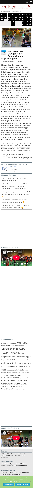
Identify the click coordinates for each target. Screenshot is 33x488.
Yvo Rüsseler (16, 389)
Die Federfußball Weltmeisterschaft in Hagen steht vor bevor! (15, 179)
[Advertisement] (16, 227)
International (30, 19)
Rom (2, 380)
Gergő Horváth (4, 366)
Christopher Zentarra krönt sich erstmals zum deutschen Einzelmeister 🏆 (15, 207)
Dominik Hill (22, 147)
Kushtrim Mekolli (16, 372)
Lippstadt (23, 372)
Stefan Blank (13, 384)
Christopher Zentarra (20, 145)
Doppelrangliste (5, 360)
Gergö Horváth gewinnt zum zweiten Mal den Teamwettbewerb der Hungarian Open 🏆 (16, 194)
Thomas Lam (5, 386)
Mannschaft (13, 19)
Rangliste (20, 378)
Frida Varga (27, 363)
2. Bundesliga (7, 144)
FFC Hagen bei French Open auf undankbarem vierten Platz (12, 155)
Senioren (20, 17)
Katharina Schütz (11, 370)
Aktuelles (2, 17)
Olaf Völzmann (12, 378)
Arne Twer (21, 343)
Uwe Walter (19, 386)
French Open (20, 363)
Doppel (9, 17)
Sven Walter (23, 384)
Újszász (23, 389)
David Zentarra (10, 352)
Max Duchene (23, 375)
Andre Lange (13, 343)
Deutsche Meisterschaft (16, 357)
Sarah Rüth (21, 380)
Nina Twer (4, 378)
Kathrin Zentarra (11, 150)
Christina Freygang (6, 145)
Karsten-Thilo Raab (8, 61)
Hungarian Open (13, 366)
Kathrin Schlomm (22, 370)
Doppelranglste (6, 148)
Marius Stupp (14, 375)
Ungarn (12, 386)
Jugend (16, 17)
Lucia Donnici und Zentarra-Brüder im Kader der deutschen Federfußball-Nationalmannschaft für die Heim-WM (15, 186)
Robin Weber (26, 378)
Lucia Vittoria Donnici (24, 150)
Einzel (5, 16)
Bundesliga (15, 144)
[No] (31, 482)
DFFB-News (27, 19)
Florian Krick (15, 148)
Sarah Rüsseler (11, 380)
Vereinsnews (23, 19)
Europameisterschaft (21, 360)
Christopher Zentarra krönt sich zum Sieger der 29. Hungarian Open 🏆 (14, 201)
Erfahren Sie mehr (22, 484)
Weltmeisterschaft (7, 389)
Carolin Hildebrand (25, 144)
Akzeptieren (9, 484)
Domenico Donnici (13, 147)
